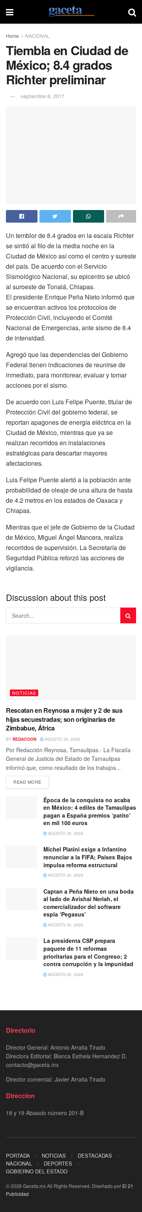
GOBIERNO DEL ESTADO (36, 1171)
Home (12, 35)
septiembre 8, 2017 (42, 96)
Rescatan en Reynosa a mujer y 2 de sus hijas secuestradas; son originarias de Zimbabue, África (64, 719)
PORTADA (18, 1155)
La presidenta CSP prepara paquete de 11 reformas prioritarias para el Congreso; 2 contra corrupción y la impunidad (88, 952)
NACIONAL (37, 35)
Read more (27, 782)
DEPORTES (58, 1163)
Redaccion (24, 739)
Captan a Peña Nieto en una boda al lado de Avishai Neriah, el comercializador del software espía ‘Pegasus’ (88, 902)
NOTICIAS (24, 693)
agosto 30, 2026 (62, 739)
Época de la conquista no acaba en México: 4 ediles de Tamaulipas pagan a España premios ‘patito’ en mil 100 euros (89, 811)
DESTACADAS (95, 1155)
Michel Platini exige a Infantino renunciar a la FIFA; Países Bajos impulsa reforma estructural (87, 856)
